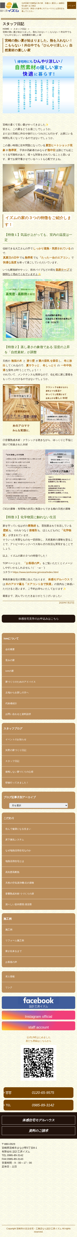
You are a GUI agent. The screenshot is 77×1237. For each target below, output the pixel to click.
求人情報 (10, 976)
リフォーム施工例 (14, 940)
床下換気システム (14, 839)
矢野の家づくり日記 (15, 750)
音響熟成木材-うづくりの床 (19, 893)
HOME (6, 29)
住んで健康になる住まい (18, 829)
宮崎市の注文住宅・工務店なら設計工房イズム (39, 1228)
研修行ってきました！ (17, 782)
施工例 (8, 929)
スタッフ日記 (13, 24)
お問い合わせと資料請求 (18, 714)
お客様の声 (11, 962)
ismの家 (9, 671)
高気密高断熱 (12, 872)
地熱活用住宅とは (14, 861)
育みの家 (10, 660)
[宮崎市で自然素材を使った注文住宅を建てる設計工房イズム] (9, 7)
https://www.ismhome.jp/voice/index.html (35, 572)
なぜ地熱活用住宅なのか (18, 850)
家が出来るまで (13, 951)
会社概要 (10, 649)
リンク (8, 987)
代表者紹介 (11, 703)
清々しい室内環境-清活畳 (18, 904)
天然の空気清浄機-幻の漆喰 (19, 882)
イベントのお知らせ (15, 739)
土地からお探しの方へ (17, 692)
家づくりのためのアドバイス (20, 681)
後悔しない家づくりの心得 (19, 771)
